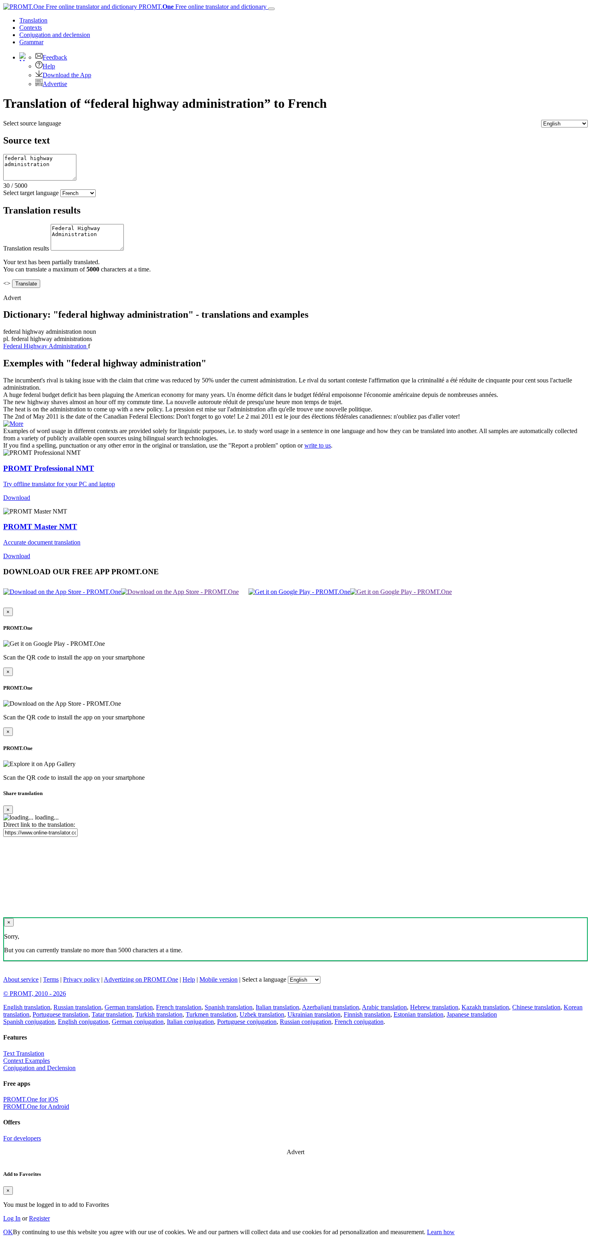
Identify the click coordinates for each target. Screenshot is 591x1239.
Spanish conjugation (29, 1021)
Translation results (26, 248)
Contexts (30, 27)
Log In (12, 1218)
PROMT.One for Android (36, 1106)
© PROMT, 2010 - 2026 (34, 993)
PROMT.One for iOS (30, 1099)
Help (49, 66)
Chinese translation (536, 1007)
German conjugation (138, 1021)
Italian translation (277, 1007)
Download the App (67, 75)
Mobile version (218, 979)
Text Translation (23, 1053)
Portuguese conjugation (247, 1021)
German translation (129, 1007)
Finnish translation (367, 1014)
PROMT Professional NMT (48, 468)
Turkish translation (159, 1014)
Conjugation (54, 34)
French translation (178, 1007)
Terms (51, 979)
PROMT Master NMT (40, 526)
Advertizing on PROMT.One (141, 979)
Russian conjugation (305, 1021)
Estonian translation (418, 1014)
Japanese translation (472, 1014)
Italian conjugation (190, 1021)
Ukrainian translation (314, 1014)
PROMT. (202, 6)
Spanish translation (228, 1007)
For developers (22, 1138)
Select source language (32, 123)
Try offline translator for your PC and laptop (59, 484)
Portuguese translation (60, 1014)
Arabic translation (384, 1007)
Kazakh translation (485, 1007)
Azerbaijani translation (330, 1007)
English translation (26, 1007)
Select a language (264, 979)
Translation (33, 20)
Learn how (441, 1232)
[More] (13, 423)
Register (39, 1218)
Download (16, 497)
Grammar (31, 42)
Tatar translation (112, 1014)
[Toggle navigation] (271, 9)
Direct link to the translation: (39, 824)
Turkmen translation (211, 1014)
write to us (317, 445)
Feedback (55, 57)
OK (8, 1232)
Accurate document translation (41, 542)
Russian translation (77, 1007)
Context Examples (26, 1060)
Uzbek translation (262, 1014)
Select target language (31, 192)
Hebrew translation (434, 1007)
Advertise (55, 83)
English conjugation (83, 1021)
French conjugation (359, 1021)
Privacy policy (81, 979)
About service (21, 979)
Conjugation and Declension (39, 1067)
